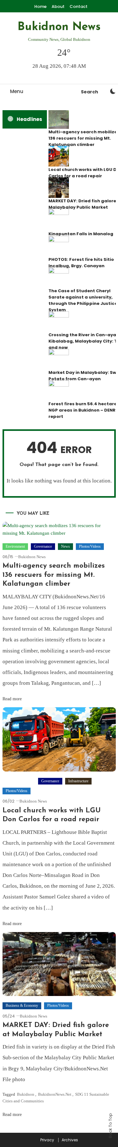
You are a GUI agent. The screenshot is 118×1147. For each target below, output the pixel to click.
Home (40, 6)
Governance (43, 546)
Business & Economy (22, 1005)
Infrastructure (78, 781)
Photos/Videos (90, 546)
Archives (70, 1140)
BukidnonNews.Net (54, 1094)
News (65, 546)
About (58, 6)
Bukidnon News (59, 27)
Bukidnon (25, 1094)
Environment (15, 546)
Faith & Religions (19, 781)
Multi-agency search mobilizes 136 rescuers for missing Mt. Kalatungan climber (54, 575)
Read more (13, 698)
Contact (78, 6)
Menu (16, 91)
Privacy (47, 1140)
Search (89, 92)
